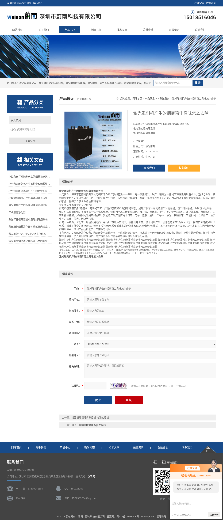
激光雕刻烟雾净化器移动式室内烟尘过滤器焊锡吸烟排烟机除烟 (30, 226)
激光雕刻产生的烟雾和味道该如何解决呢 (30, 205)
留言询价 (184, 167)
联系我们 (211, 3)
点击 (47, 120)
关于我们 (43, 29)
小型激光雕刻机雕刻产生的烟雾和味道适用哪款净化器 (30, 190)
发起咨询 (214, 515)
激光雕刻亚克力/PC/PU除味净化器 (27, 233)
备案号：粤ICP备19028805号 (123, 516)
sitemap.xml (147, 516)
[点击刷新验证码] (118, 386)
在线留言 (199, 3)
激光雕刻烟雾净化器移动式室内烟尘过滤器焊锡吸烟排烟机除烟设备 (30, 241)
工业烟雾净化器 (17, 212)
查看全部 (30, 140)
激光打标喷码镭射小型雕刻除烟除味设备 (30, 219)
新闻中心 (96, 29)
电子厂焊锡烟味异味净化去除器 (89, 425)
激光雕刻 (15, 120)
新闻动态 (89, 447)
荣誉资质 (148, 29)
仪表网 (91, 476)
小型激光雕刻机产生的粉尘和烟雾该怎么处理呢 (30, 183)
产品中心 (69, 29)
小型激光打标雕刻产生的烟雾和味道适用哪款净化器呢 (30, 176)
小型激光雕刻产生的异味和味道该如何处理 (30, 198)
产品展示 (150, 98)
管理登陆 (161, 516)
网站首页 (17, 29)
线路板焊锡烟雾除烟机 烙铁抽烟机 (90, 417)
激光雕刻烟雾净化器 (23, 129)
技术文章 (122, 29)
